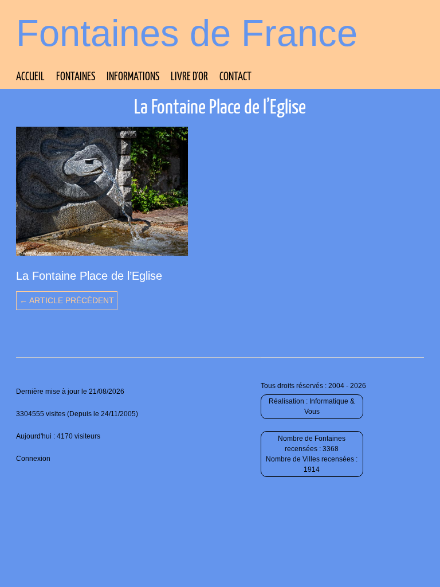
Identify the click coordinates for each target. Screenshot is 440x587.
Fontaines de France (187, 33)
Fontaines (75, 77)
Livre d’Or (189, 77)
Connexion (33, 459)
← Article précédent (66, 300)
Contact (235, 77)
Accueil (30, 77)
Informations (133, 77)
